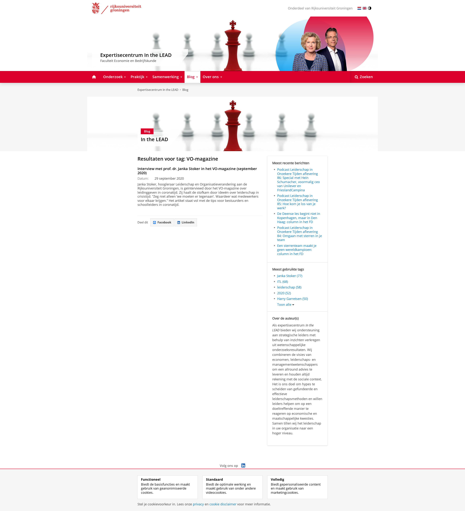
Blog (185, 90)
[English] (364, 8)
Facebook (164, 222)
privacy (198, 504)
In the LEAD (154, 139)
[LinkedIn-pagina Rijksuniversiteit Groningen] (243, 465)
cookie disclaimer (222, 504)
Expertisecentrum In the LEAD (158, 90)
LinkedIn (188, 222)
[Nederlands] (359, 8)
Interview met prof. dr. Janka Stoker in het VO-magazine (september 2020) (197, 171)
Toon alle (284, 304)
